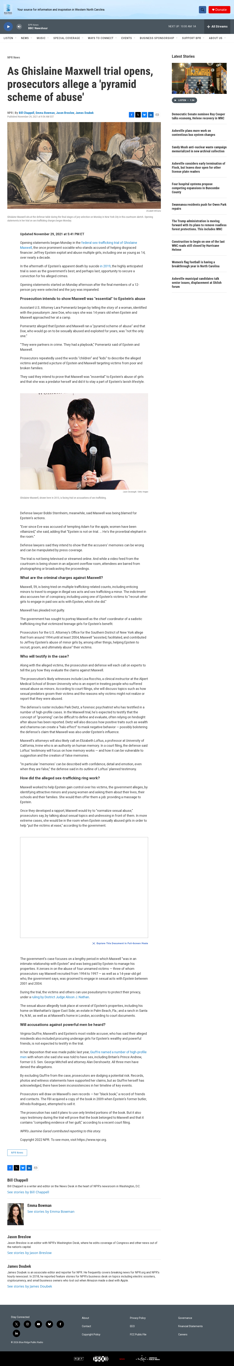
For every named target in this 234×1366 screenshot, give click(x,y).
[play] (8, 27)
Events (126, 38)
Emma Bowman (45, 113)
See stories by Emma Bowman (50, 1211)
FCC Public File (138, 1334)
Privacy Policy (138, 1318)
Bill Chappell (26, 113)
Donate (221, 10)
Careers (182, 1334)
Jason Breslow (65, 113)
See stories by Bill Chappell (28, 1192)
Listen (8, 38)
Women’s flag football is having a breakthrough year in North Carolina (195, 264)
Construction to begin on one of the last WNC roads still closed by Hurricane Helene (198, 246)
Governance (185, 1318)
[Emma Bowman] (15, 1214)
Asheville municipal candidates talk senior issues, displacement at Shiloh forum (197, 283)
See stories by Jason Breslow (29, 1253)
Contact (86, 1326)
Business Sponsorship (157, 38)
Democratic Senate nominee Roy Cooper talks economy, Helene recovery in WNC (198, 116)
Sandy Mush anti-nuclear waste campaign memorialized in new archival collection (199, 149)
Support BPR (191, 38)
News (25, 38)
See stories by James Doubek (29, 1286)
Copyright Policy (91, 1334)
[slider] (25, 26)
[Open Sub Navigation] (15, 38)
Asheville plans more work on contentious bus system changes (193, 133)
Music (41, 38)
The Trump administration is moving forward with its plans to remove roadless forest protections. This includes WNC (199, 225)
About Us (215, 38)
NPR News (13, 57)
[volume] (19, 27)
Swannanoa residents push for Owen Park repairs (199, 206)
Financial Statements (190, 1326)
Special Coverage (66, 38)
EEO (132, 1326)
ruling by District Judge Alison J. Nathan (60, 997)
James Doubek (85, 113)
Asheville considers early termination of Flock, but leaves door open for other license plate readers (198, 167)
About (85, 1318)
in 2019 (105, 266)
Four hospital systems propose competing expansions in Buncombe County (196, 188)
